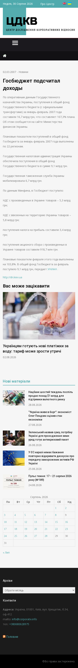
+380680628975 (19, 624)
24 (5, 536)
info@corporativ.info (24, 619)
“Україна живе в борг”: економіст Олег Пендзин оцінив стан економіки (49, 416)
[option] (39, 325)
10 (5, 522)
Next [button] (72, 333)
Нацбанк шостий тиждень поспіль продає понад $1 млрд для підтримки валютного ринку (50, 395)
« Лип (6, 552)
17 (5, 529)
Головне (12, 637)
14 (46, 522)
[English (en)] (64, 3)
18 (15, 529)
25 (15, 536)
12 (25, 522)
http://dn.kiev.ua (12, 277)
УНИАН (53, 269)
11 (15, 522)
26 (25, 536)
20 (35, 529)
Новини (23, 72)
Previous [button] (5, 333)
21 (46, 529)
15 (56, 522)
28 (46, 536)
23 (66, 529)
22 (56, 529)
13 (35, 522)
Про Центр (47, 4)
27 (35, 536)
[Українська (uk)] (69, 3)
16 (66, 522)
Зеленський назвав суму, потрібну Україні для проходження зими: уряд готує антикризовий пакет (50, 436)
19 (25, 529)
